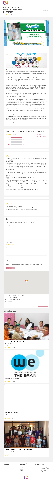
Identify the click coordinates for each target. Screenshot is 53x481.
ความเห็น (8, 225)
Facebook (10, 304)
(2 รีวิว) (11, 15)
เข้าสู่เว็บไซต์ (10, 302)
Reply (7, 194)
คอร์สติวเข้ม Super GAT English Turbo (45, 470)
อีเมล (7, 254)
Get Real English (44, 467)
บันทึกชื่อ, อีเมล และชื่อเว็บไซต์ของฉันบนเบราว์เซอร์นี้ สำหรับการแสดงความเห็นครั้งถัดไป (25, 264)
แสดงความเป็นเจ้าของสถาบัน (43, 306)
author (7, 150)
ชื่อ (7, 248)
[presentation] (5, 34)
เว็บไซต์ (7, 260)
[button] (26, 281)
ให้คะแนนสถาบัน (10, 242)
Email (5, 467)
